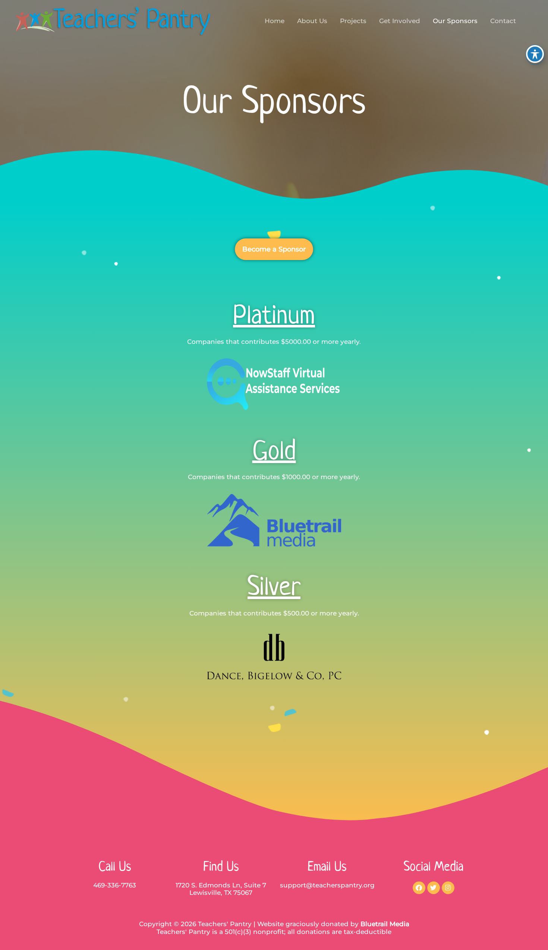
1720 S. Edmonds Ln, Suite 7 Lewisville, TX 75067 (221, 888)
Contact (503, 21)
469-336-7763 (114, 885)
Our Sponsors (455, 21)
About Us (312, 21)
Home (274, 21)
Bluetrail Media (384, 924)
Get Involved (399, 21)
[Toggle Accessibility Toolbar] (535, 54)
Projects (353, 21)
